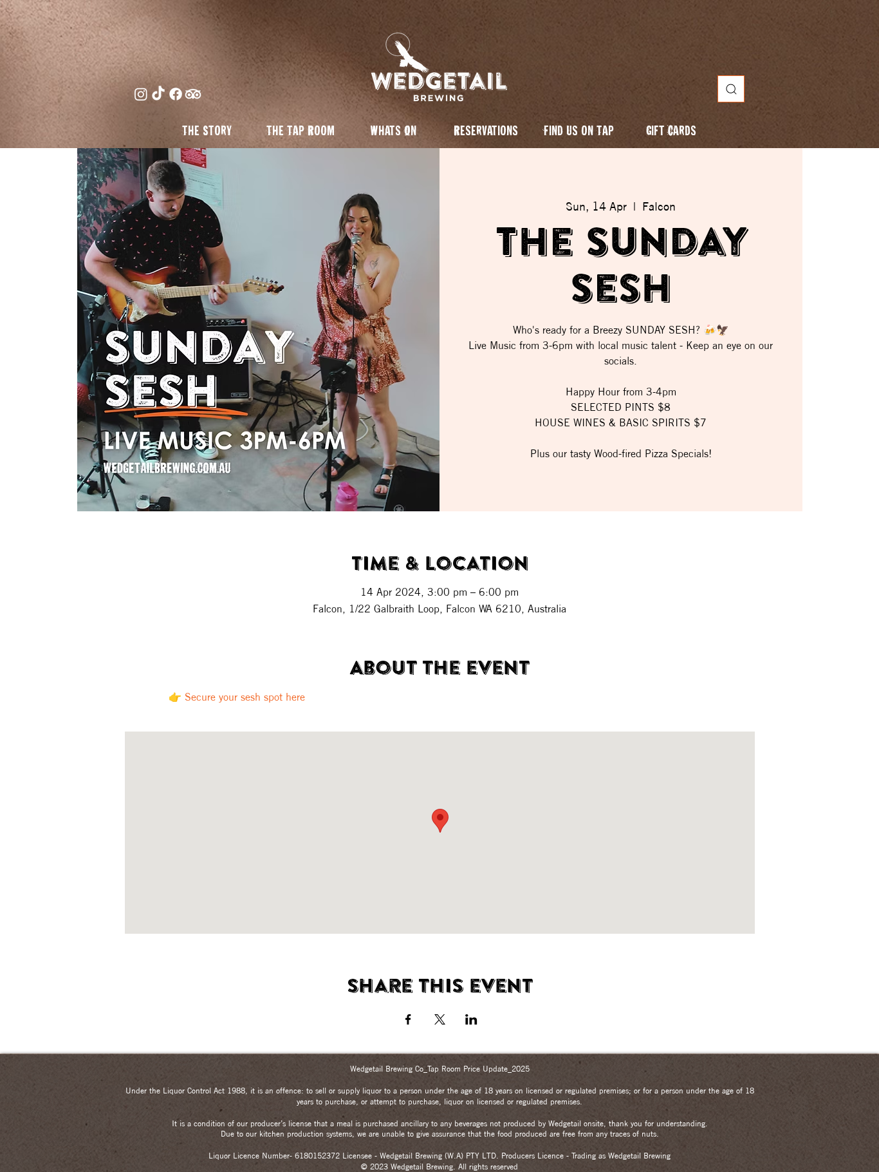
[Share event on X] (440, 1019)
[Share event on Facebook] (408, 1019)
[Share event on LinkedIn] (471, 1019)
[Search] (731, 88)
